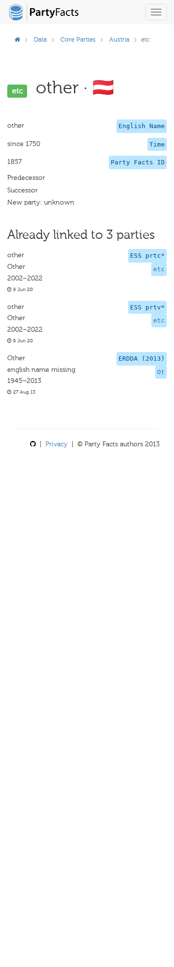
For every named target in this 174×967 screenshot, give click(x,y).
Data (40, 39)
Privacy (56, 444)
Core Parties (78, 39)
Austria (119, 39)
